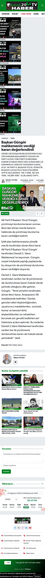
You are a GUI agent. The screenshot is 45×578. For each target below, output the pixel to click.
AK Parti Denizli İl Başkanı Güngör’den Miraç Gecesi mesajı (32, 431)
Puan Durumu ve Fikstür (11, 548)
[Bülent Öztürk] (7, 359)
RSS (8, 562)
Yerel (13, 138)
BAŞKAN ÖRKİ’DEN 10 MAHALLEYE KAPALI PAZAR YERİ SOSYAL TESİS (11, 431)
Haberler (4, 138)
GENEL (36, 14)
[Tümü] (42, 484)
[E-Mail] (15, 362)
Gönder (6, 471)
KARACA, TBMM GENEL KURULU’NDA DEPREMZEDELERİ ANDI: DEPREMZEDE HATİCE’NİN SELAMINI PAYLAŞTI (32, 391)
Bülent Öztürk (19, 358)
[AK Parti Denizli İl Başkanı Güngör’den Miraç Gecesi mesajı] (33, 422)
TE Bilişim (28, 569)
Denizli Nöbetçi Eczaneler (12, 535)
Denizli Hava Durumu (33, 535)
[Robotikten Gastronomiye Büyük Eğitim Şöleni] (12, 380)
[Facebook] (15, 528)
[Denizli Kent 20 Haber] (22, 6)
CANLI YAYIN (26, 14)
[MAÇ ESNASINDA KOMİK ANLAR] (12, 404)
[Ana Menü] (2, 6)
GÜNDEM (5, 14)
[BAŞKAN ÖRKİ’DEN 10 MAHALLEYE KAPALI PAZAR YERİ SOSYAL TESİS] (12, 422)
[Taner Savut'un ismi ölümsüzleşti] (33, 404)
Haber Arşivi (30, 553)
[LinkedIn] (26, 528)
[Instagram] (22, 528)
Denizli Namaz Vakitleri (12, 541)
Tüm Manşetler (31, 548)
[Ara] (42, 5)
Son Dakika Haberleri (11, 553)
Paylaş (6, 213)
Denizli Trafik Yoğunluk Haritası (32, 542)
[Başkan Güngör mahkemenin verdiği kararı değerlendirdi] (22, 197)
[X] (19, 528)
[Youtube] (30, 528)
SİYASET (15, 14)
